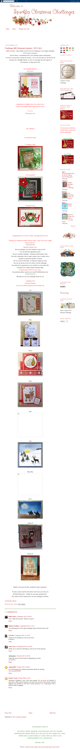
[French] (64, 48)
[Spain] (70, 48)
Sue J (63, 172)
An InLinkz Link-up (10, 601)
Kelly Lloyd (12, 616)
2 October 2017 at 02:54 (23, 656)
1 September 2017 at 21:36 (22, 635)
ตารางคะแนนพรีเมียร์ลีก (15, 671)
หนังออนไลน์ (12, 660)
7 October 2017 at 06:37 (23, 667)
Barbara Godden (14, 626)
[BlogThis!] (20, 604)
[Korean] (73, 50)
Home (7, 29)
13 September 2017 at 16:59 (24, 646)
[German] (67, 48)
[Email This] (18, 604)
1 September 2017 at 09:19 (23, 616)
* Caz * (64, 213)
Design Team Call (24, 29)
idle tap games (42, 680)
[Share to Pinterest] (24, 604)
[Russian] (64, 50)
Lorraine (11, 635)
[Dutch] (61, 50)
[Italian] (73, 48)
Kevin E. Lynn (13, 678)
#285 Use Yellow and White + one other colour (68, 218)
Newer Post (8, 713)
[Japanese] (70, 50)
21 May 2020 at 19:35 (24, 678)
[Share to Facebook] (23, 604)
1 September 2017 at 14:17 (27, 626)
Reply (10, 621)
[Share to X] (21, 604)
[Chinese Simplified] (64, 52)
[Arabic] (61, 52)
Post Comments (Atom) (19, 717)
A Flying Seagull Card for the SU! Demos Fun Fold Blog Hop (68, 175)
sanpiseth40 (12, 667)
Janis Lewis (12, 646)
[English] (61, 48)
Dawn (63, 202)
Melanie (64, 192)
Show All (73, 226)
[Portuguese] (67, 50)
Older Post (53, 713)
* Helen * (65, 181)
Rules (14, 29)
